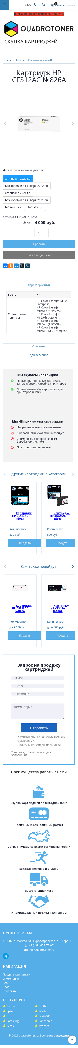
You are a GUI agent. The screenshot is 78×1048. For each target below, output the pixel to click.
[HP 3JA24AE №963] (57, 495)
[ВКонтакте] (5, 265)
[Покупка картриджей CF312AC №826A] (39, 123)
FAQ (5, 983)
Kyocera (44, 1026)
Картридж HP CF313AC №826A (22, 608)
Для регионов (39, 355)
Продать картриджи (16, 974)
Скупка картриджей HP (40, 59)
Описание (38, 346)
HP (8, 1016)
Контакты (9, 991)
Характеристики (39, 285)
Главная (7, 59)
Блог (6, 987)
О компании (11, 978)
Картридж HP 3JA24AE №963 (60, 515)
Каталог (20, 59)
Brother (43, 1006)
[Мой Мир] (16, 265)
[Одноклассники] (10, 265)
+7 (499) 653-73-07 (40, 945)
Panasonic (45, 1021)
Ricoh (42, 1011)
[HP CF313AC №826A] (20, 588)
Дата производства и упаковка (24, 170)
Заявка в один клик (39, 255)
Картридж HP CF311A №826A (60, 608)
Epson (11, 1011)
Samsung (13, 1021)
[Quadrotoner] (39, 31)
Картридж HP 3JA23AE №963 (22, 515)
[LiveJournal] (27, 265)
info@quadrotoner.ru (40, 950)
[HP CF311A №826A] (57, 588)
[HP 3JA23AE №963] (20, 495)
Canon (11, 1006)
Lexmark (44, 1016)
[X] (22, 265)
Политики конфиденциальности (39, 745)
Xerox (10, 1026)
